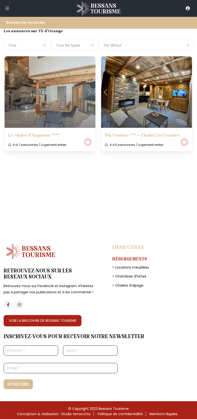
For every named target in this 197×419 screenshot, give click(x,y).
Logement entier (54, 144)
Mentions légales (163, 414)
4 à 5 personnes (122, 144)
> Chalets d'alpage (127, 285)
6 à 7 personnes (25, 144)
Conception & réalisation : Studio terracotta (53, 414)
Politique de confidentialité (120, 414)
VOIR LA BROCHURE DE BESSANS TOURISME (42, 320)
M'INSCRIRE (18, 384)
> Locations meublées (130, 267)
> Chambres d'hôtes (129, 276)
